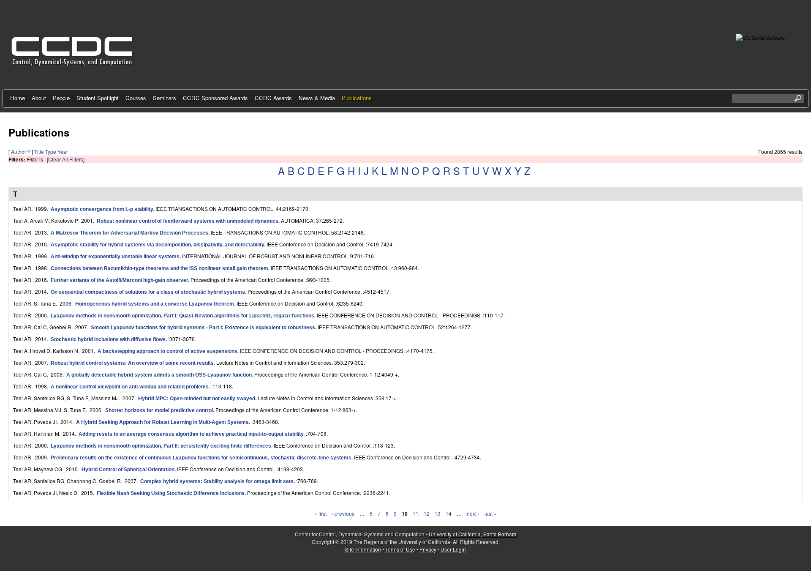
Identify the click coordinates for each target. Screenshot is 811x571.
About (39, 98)
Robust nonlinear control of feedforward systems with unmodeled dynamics (187, 221)
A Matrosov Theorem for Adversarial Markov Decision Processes (129, 233)
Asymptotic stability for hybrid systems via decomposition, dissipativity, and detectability (157, 245)
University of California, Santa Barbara (473, 534)
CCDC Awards (273, 98)
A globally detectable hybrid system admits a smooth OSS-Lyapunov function (159, 375)
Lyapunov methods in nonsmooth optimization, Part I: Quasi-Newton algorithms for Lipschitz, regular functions (182, 316)
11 (416, 513)
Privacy (427, 549)
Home (17, 98)
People (61, 98)
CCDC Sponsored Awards (215, 98)
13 (438, 513)
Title (39, 151)
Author (18, 151)
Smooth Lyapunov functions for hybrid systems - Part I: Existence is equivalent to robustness (203, 328)
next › (473, 513)
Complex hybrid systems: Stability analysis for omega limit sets (217, 481)
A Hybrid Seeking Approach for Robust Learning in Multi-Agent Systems (162, 422)
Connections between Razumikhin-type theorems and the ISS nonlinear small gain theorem (159, 268)
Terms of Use (400, 549)
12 (427, 513)
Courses (135, 98)
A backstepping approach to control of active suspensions (167, 351)
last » (490, 513)
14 (449, 513)
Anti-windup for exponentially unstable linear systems (115, 257)
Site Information (363, 549)
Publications (357, 98)
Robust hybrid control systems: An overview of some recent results (132, 363)
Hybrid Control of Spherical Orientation (128, 470)
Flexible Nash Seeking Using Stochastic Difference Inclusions (171, 493)
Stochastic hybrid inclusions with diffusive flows (108, 339)
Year (62, 151)
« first (320, 513)
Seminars (164, 98)
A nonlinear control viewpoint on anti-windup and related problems (130, 387)
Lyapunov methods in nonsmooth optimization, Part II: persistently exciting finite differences (161, 446)
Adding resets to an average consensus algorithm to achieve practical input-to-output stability (191, 434)
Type (50, 151)
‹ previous (343, 513)
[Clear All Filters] (65, 159)
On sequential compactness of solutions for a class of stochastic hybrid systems (148, 292)
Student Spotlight (97, 98)
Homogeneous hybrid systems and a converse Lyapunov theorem (154, 304)
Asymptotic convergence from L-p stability (102, 209)
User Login (453, 549)
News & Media (317, 98)
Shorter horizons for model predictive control (159, 410)
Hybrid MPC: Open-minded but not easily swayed (196, 399)
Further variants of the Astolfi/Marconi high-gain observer (119, 280)
